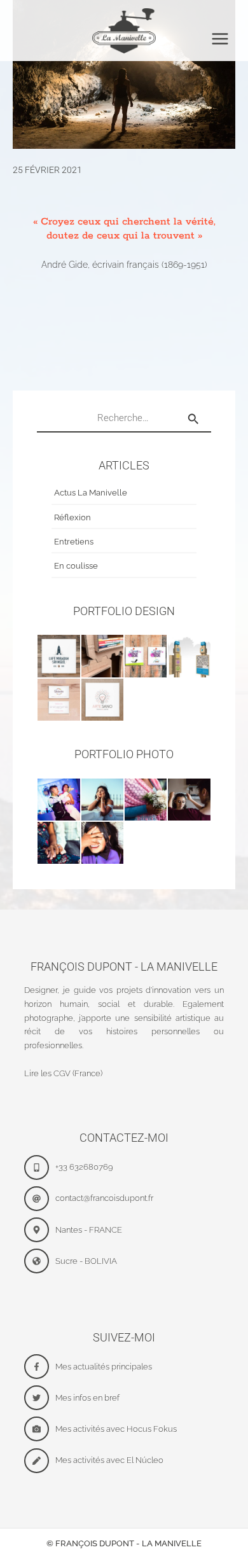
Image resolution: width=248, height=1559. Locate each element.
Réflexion (72, 517)
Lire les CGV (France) (63, 1073)
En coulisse (76, 566)
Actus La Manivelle (90, 492)
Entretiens (73, 541)
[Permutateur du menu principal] (220, 39)
